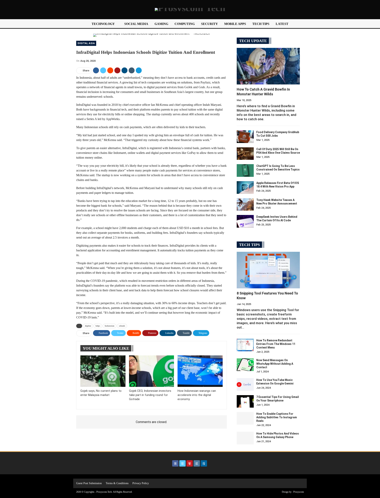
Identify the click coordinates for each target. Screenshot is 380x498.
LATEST (282, 24)
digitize (88, 326)
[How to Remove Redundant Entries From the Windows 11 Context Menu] (245, 345)
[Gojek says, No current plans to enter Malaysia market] (102, 371)
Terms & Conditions (117, 483)
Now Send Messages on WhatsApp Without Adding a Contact (274, 364)
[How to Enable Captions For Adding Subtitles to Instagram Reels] (245, 418)
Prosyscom (298, 491)
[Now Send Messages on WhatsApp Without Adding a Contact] (245, 364)
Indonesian (109, 326)
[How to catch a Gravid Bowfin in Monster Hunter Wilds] (268, 66)
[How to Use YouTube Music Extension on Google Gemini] (245, 384)
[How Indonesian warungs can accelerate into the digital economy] (200, 371)
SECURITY (209, 24)
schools (122, 326)
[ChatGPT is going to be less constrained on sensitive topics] (245, 170)
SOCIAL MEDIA (136, 24)
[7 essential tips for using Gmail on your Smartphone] (245, 401)
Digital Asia (86, 43)
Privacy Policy (140, 483)
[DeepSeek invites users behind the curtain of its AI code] (245, 221)
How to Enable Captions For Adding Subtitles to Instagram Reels (276, 417)
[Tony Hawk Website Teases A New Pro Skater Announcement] (245, 204)
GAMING (161, 24)
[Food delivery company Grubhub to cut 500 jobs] (245, 136)
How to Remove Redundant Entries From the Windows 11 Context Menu (275, 344)
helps (98, 326)
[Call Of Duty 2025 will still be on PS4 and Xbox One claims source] (245, 153)
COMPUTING (185, 24)
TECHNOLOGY (103, 24)
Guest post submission (89, 483)
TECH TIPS (260, 24)
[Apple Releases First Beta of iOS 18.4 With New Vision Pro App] (245, 187)
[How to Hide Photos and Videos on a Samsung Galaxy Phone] (245, 438)
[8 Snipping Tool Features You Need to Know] (268, 270)
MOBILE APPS (235, 24)
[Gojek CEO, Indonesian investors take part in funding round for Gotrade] (151, 371)
